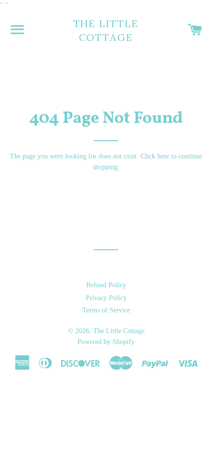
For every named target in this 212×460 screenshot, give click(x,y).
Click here (155, 156)
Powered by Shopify (106, 341)
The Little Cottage (106, 30)
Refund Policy (106, 285)
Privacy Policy (106, 298)
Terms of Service (106, 310)
